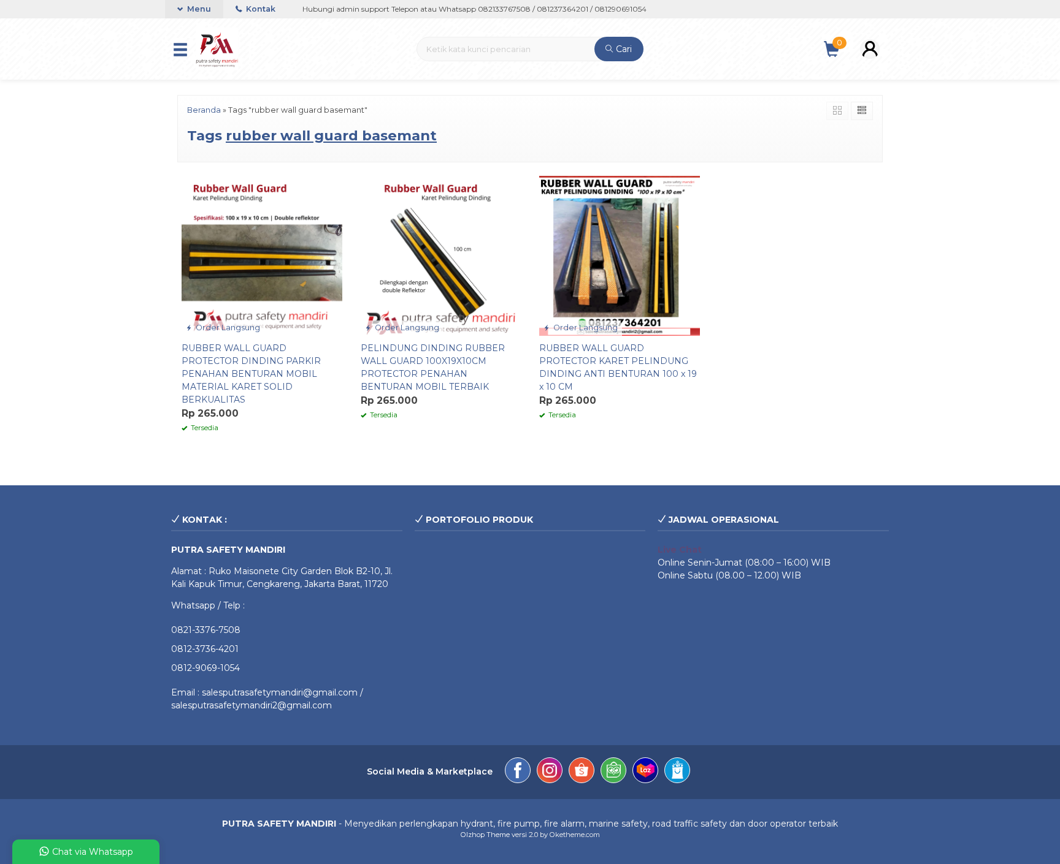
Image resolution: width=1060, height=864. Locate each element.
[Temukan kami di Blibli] (677, 772)
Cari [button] (622, 49)
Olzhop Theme (485, 834)
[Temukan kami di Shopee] (581, 772)
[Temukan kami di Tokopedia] (613, 772)
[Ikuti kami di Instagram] (550, 772)
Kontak (259, 8)
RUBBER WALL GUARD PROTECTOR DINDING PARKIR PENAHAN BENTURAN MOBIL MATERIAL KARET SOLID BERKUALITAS (251, 374)
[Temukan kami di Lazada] (645, 772)
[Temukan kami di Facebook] (518, 772)
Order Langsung (227, 327)
